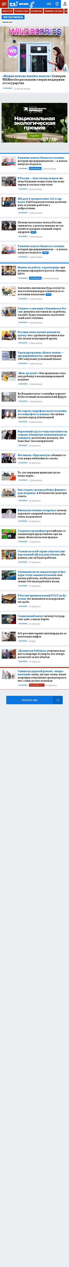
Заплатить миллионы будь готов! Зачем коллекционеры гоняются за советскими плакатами (41, 291)
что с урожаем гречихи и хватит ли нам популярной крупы (41, 335)
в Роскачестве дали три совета (42, 493)
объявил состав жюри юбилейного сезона (42, 457)
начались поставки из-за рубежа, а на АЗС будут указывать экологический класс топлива (42, 313)
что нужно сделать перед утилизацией (42, 414)
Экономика (7, 88)
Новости (7, 11)
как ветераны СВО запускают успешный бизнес (41, 356)
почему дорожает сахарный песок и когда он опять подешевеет (42, 513)
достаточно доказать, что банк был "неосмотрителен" (42, 436)
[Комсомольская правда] (19, 4)
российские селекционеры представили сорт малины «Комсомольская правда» (42, 534)
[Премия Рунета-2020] (31, 4)
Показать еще (29, 700)
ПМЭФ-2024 (7, 22)
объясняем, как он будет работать (42, 554)
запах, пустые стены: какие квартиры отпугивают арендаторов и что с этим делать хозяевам (42, 676)
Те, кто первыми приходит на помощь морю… (39, 474)
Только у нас (22, 11)
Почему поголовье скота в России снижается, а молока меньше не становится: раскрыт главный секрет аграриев (41, 227)
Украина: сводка (54, 11)
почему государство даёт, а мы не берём (41, 617)
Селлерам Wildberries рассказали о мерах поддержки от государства (34, 79)
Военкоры (36, 11)
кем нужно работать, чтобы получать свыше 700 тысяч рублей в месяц (42, 576)
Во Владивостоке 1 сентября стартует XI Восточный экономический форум (42, 395)
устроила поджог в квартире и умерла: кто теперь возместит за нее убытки (42, 654)
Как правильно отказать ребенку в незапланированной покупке (42, 376)
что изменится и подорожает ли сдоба (42, 598)
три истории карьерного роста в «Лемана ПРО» (41, 270)
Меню (4, 4)
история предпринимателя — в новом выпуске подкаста (42, 161)
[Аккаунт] (65, 4)
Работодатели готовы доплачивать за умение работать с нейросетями (42, 203)
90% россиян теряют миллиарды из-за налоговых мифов (42, 635)
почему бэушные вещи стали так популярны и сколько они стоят (41, 181)
